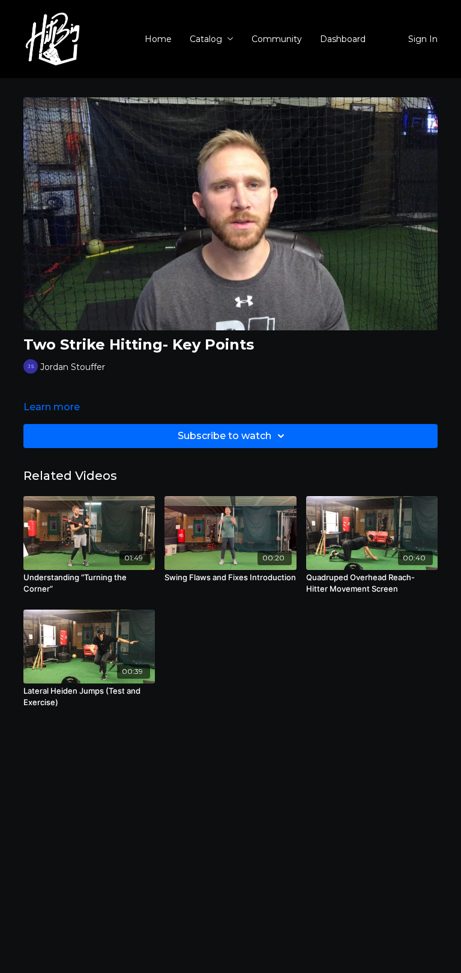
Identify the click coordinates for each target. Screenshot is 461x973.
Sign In (423, 39)
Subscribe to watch (224, 435)
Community (277, 39)
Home (158, 39)
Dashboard (343, 39)
